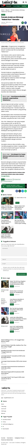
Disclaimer (10, 438)
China (4, 422)
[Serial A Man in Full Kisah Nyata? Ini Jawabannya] (21, 201)
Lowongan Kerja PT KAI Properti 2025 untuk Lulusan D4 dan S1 (12, 378)
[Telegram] (22, 191)
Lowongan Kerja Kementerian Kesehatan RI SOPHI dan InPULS (13, 367)
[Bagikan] (25, 23)
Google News (5, 176)
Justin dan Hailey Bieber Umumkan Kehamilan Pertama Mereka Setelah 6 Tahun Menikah (6, 236)
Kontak (3, 438)
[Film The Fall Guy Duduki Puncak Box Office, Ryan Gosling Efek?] (21, 215)
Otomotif (3, 408)
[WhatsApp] (25, 191)
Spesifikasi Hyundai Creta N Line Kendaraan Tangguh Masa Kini (13, 351)
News (2, 404)
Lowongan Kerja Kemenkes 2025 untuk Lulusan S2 (14, 362)
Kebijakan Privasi (19, 438)
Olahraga (3, 411)
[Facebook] (17, 191)
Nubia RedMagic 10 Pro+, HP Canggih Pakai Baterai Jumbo (12, 340)
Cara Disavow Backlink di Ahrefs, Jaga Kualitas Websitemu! (6, 222)
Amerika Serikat (7, 419)
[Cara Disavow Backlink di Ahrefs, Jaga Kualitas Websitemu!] (7, 215)
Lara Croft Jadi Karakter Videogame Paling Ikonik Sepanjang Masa (16, 328)
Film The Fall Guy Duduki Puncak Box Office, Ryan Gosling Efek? (20, 222)
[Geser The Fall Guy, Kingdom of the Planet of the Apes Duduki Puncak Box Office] (7, 201)
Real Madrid (6, 429)
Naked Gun (17, 179)
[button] (23, 2)
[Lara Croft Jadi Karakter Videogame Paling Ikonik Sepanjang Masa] (5, 329)
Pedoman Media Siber (7, 440)
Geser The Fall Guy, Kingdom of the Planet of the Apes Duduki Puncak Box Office (7, 207)
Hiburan (8, 10)
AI (3, 426)
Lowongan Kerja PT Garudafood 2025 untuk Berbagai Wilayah (13, 356)
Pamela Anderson (7, 181)
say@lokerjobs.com (9, 397)
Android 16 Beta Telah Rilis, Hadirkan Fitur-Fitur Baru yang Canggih (13, 346)
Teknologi (3, 406)
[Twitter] (19, 191)
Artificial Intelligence (8, 424)
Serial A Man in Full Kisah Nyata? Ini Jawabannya (20, 207)
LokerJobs (3, 22)
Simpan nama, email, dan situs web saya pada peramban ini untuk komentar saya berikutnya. (14, 269)
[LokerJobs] (9, 2)
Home (2, 10)
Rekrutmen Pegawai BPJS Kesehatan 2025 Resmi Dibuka (12, 372)
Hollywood (9, 179)
